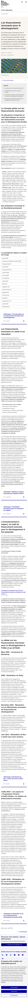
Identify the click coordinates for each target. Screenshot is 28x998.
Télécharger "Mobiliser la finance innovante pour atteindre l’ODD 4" (13, 492)
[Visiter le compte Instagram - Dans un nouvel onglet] (14, 955)
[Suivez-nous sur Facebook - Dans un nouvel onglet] (6, 955)
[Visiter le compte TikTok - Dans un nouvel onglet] (18, 955)
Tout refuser (14, 991)
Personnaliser (14, 995)
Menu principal (26, 2)
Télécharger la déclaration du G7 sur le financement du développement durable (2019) (13, 915)
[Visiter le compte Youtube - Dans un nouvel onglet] (22, 955)
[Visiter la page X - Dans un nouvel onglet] (2, 955)
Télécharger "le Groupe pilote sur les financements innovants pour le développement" (13, 315)
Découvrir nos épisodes (14, 944)
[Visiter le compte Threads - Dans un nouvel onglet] (10, 955)
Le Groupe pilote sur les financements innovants (14, 88)
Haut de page (23, 931)
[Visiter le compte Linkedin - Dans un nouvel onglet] (2, 958)
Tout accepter (14, 987)
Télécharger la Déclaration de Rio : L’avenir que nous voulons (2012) (13, 778)
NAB (3, 563)
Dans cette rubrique (8, 80)
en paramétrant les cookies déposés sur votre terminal (12, 980)
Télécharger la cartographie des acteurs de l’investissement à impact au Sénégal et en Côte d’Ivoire (13, 592)
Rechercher (22, 2)
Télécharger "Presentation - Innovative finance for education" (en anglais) (13, 508)
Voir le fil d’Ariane (4, 13)
